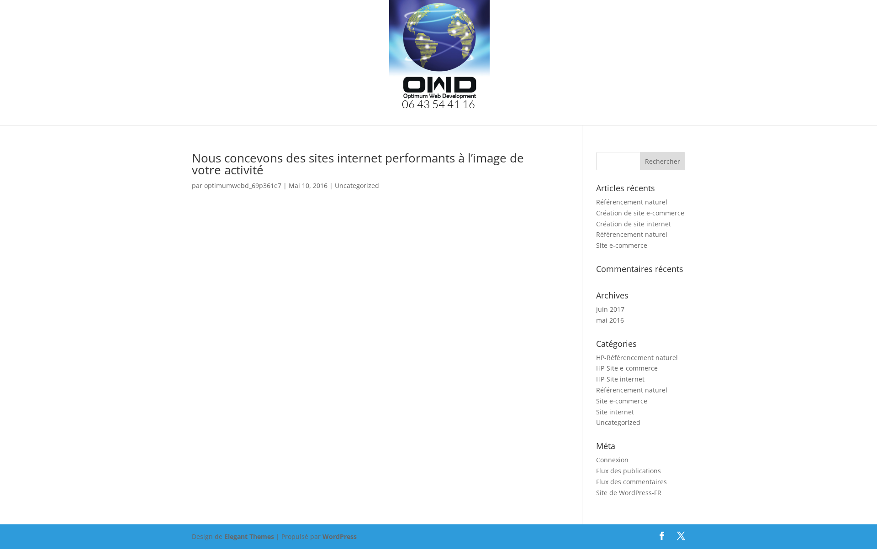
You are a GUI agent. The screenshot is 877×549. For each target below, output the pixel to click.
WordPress (339, 536)
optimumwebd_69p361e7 (242, 185)
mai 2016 (610, 320)
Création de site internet (633, 224)
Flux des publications (628, 470)
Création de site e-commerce (640, 213)
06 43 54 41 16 (438, 106)
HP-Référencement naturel (637, 357)
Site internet (615, 412)
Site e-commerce (621, 245)
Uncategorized (357, 185)
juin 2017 (610, 309)
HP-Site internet (620, 379)
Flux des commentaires (631, 481)
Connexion (612, 459)
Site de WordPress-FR (628, 492)
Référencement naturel (631, 202)
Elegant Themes (249, 536)
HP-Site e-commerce (627, 368)
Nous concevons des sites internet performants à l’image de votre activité (358, 164)
